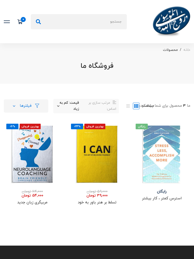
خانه (186, 50)
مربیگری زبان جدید (32, 202)
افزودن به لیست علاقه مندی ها (161, 161)
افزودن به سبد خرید (161, 130)
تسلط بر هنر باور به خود (97, 202)
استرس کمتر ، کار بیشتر (162, 198)
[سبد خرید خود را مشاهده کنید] (21, 22)
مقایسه (161, 177)
